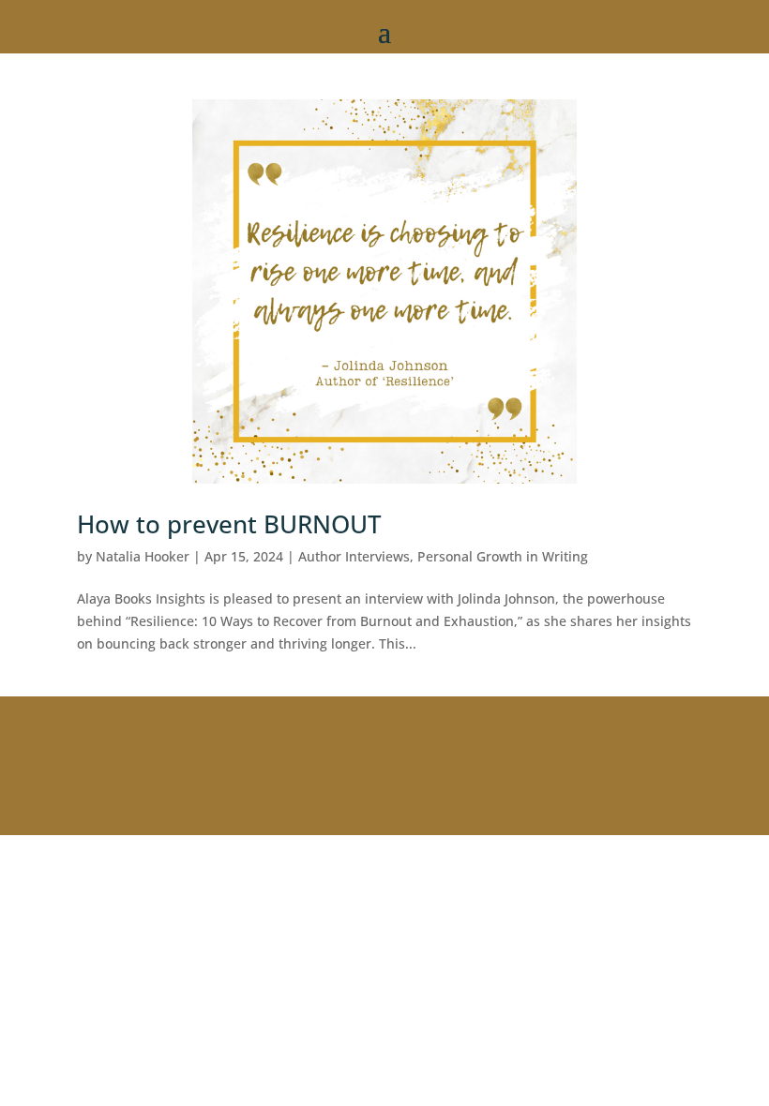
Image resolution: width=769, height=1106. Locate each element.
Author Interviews (354, 556)
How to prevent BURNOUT (229, 524)
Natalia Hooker (142, 556)
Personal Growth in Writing (502, 556)
